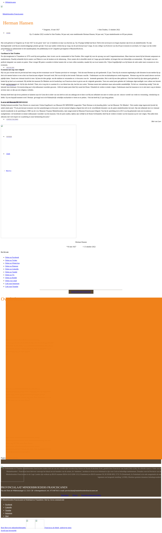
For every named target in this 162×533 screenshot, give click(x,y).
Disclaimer (65, 495)
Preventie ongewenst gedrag (91, 495)
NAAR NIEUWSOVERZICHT (81, 292)
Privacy (75, 495)
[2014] (33, 435)
